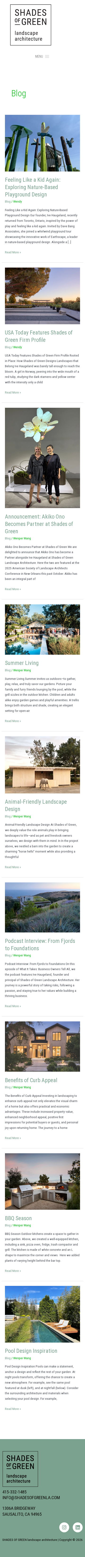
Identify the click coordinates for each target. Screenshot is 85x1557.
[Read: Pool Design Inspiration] (42, 1314)
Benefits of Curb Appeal (31, 1080)
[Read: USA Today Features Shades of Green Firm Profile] (42, 295)
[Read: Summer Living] (42, 629)
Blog (8, 201)
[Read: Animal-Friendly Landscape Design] (42, 764)
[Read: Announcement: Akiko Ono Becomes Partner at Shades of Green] (42, 457)
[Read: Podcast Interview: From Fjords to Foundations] (42, 907)
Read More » (13, 252)
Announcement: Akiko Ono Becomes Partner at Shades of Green (39, 524)
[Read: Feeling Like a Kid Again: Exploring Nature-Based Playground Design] (42, 143)
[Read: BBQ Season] (42, 1181)
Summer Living (22, 663)
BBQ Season (18, 1218)
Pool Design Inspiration (31, 1351)
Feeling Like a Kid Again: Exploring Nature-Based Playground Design (32, 187)
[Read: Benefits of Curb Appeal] (42, 1046)
